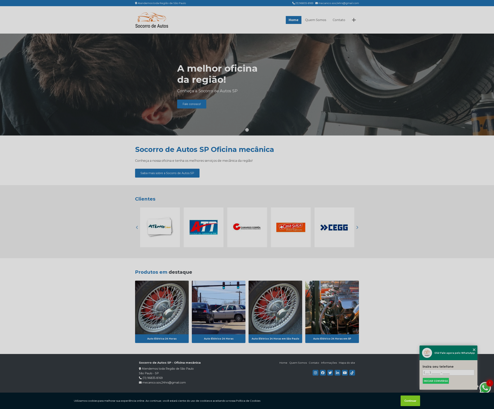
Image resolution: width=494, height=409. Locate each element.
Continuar (410, 400)
